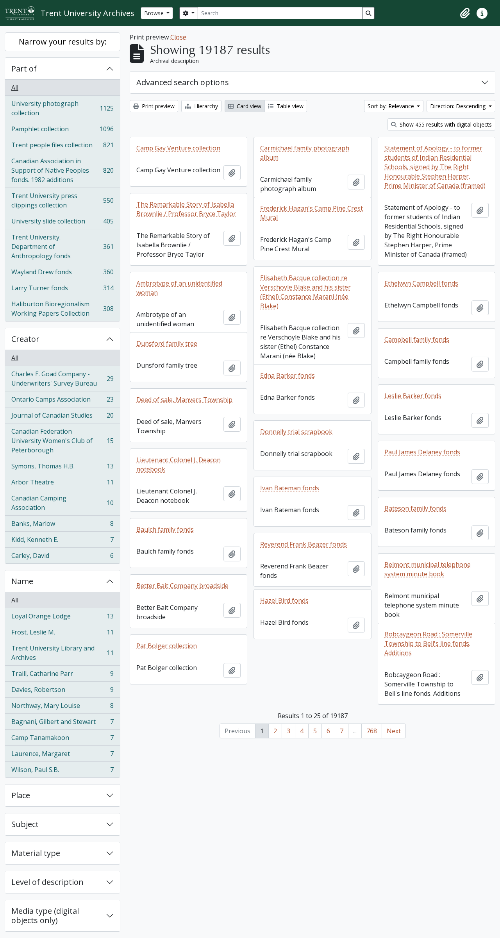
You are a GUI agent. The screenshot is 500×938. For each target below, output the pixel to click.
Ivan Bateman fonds (289, 488)
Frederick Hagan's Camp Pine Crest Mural (311, 213)
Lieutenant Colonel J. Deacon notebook (178, 464)
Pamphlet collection (62, 131)
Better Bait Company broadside (182, 585)
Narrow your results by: (63, 41)
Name (22, 581)
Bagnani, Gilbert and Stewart (62, 723)
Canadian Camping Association (62, 503)
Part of (24, 68)
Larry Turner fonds (62, 290)
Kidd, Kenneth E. (62, 541)
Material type (35, 853)
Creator (25, 339)
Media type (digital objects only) (45, 915)
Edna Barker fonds (287, 375)
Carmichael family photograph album (304, 153)
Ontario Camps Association (62, 401)
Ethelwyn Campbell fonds (421, 283)
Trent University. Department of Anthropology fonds (62, 246)
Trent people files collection (62, 147)
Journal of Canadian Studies (62, 417)
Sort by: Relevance (392, 106)
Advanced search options (182, 82)
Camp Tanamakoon (62, 739)
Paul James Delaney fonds (422, 452)
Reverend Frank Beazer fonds (303, 544)
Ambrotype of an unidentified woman (179, 288)
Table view (289, 106)
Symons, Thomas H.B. (62, 468)
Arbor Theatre (62, 484)
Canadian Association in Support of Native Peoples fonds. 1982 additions (62, 170)
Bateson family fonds (415, 508)
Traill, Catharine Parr (62, 675)
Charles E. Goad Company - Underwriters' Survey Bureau (62, 379)
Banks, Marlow (62, 525)
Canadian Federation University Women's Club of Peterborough (62, 440)
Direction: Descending (458, 106)
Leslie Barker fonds (412, 395)
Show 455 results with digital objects (445, 124)
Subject (25, 824)
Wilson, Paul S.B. (62, 771)
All (14, 87)
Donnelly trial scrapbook (296, 431)
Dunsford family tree (166, 343)
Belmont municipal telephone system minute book (427, 569)
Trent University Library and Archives (62, 653)
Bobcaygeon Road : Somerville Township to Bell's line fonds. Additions (428, 643)
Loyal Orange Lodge (62, 618)
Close (178, 37)
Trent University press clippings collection (62, 200)
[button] (464, 13)
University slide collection (62, 223)
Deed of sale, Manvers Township (184, 399)
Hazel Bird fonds (284, 600)
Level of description (47, 882)
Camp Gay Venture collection (178, 148)
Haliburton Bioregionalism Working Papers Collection (62, 309)
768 (371, 731)
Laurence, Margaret (62, 755)
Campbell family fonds (416, 339)
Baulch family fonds (165, 529)
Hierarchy (205, 106)
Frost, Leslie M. (62, 634)
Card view (248, 106)
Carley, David (62, 557)
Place (20, 795)
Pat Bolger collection (166, 645)
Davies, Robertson (62, 691)
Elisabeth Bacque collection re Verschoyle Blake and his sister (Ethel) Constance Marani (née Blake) (305, 291)
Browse (154, 13)
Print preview (157, 106)
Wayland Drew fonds (62, 274)
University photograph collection (62, 108)
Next (394, 731)
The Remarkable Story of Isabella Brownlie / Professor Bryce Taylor (186, 209)
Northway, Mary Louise (62, 707)
